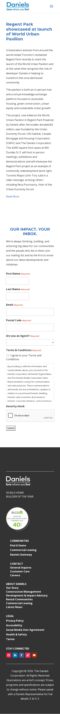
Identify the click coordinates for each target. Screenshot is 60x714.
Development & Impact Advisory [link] (27, 595)
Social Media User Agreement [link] (25, 630)
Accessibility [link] (14, 625)
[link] (18, 6)
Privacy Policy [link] (15, 620)
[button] (51, 8)
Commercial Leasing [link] (23, 550)
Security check (15, 406)
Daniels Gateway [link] (21, 554)
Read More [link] (12, 196)
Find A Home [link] (18, 545)
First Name (18, 273)
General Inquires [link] (20, 567)
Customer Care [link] (20, 571)
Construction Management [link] (23, 591)
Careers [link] (15, 575)
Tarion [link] (10, 639)
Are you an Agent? (22, 336)
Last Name (18, 289)
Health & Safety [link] (16, 634)
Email (14, 304)
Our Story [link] (12, 588)
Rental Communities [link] (19, 599)
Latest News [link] (14, 607)
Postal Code (18, 320)
